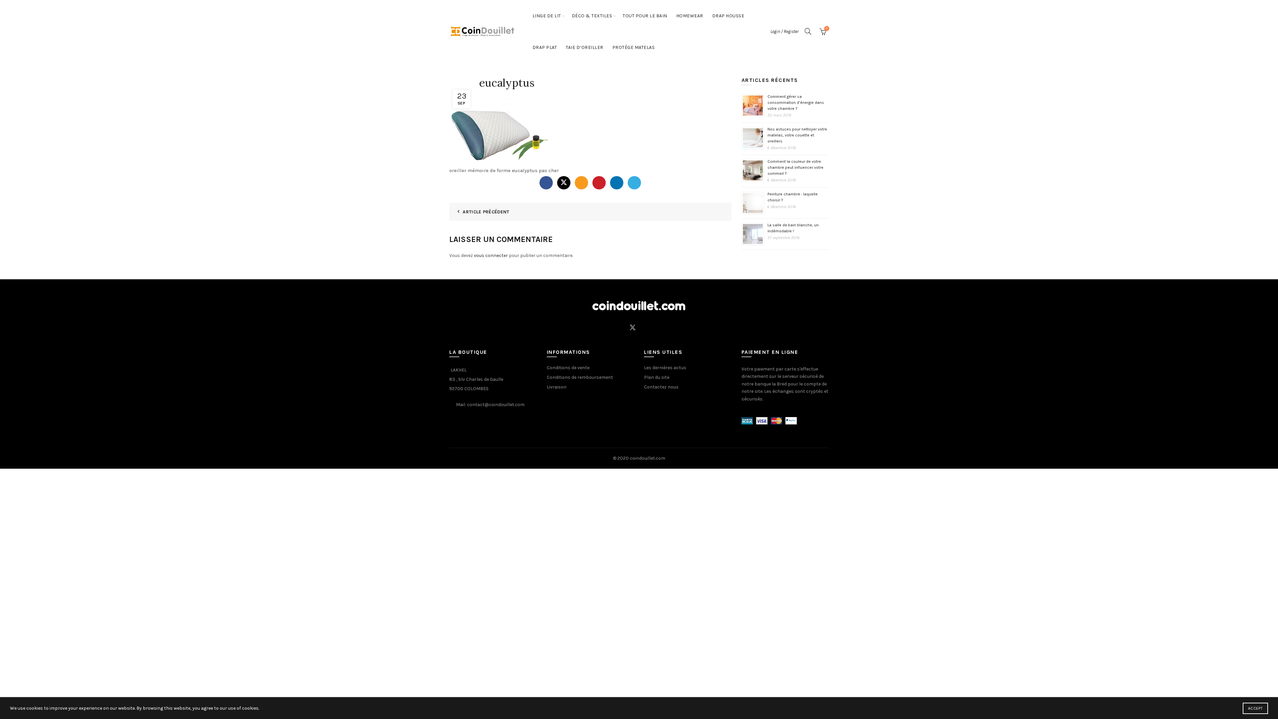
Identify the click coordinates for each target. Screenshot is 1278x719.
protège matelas (633, 47)
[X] (563, 182)
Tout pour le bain (645, 16)
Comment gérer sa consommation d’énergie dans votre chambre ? (795, 102)
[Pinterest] (599, 182)
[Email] (581, 182)
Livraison (556, 387)
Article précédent (486, 212)
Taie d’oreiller (584, 47)
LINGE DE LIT (546, 16)
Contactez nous (661, 387)
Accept (1255, 708)
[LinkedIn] (616, 182)
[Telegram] (634, 182)
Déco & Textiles (592, 16)
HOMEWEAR (689, 16)
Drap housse (728, 16)
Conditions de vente (568, 367)
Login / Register (784, 31)
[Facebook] (546, 182)
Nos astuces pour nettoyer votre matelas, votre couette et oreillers (797, 135)
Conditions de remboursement (580, 377)
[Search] (808, 31)
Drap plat (544, 47)
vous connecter (491, 255)
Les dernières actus (665, 367)
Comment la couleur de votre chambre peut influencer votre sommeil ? (795, 167)
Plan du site (656, 377)
